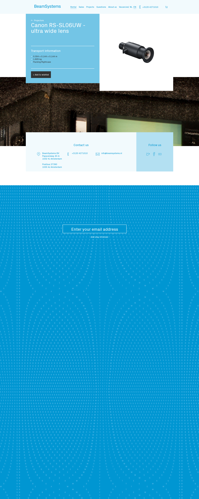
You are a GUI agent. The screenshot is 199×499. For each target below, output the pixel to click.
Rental (73, 6)
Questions (101, 6)
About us (112, 6)
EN (134, 6)
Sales (81, 6)
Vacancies (124, 6)
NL (131, 6)
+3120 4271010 (150, 7)
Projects (90, 6)
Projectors (39, 20)
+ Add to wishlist (41, 74)
